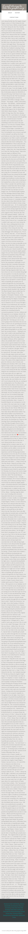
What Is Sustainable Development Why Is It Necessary (14, 905)
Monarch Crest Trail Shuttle (11, 903)
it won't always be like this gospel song (13, 7)
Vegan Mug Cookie (15, 909)
